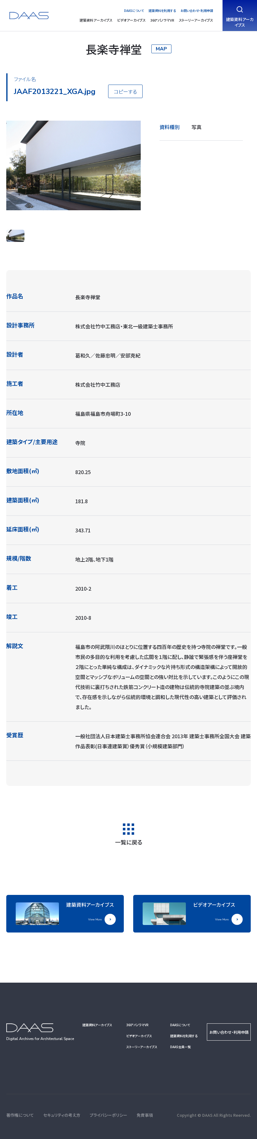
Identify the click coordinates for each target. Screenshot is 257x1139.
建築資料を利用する (162, 10)
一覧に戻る (128, 841)
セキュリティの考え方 (61, 1115)
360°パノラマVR (162, 20)
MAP (161, 48)
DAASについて (134, 10)
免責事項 (145, 1115)
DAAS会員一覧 (180, 1046)
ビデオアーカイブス (131, 20)
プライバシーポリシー (108, 1115)
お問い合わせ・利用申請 (197, 10)
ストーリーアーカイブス (196, 20)
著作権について (20, 1115)
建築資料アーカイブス (96, 20)
